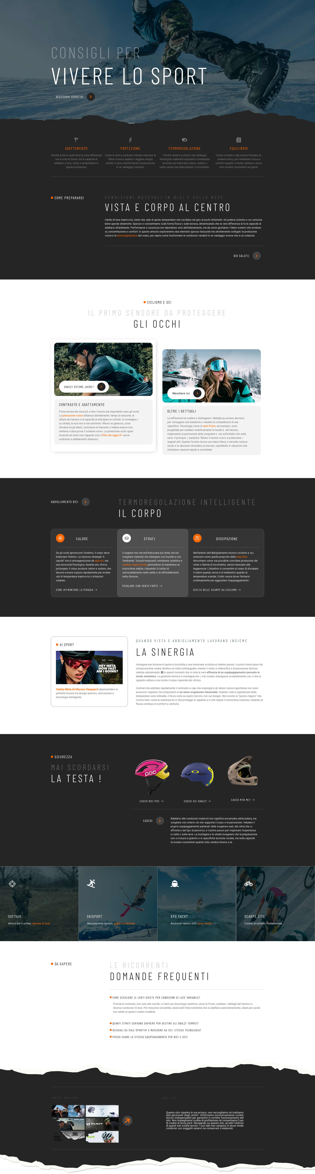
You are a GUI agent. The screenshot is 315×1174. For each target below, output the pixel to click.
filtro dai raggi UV (112, 435)
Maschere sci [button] (181, 393)
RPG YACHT (179, 916)
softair (14, 916)
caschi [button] (148, 821)
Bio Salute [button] (241, 256)
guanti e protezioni (124, 923)
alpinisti (99, 560)
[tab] (187, 997)
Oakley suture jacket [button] (79, 387)
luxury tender (204, 923)
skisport (95, 916)
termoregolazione (127, 235)
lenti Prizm (209, 426)
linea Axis (241, 556)
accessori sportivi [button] (70, 97)
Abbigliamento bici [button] (64, 502)
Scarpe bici (254, 916)
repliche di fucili (41, 923)
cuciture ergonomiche (134, 564)
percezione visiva (73, 415)
